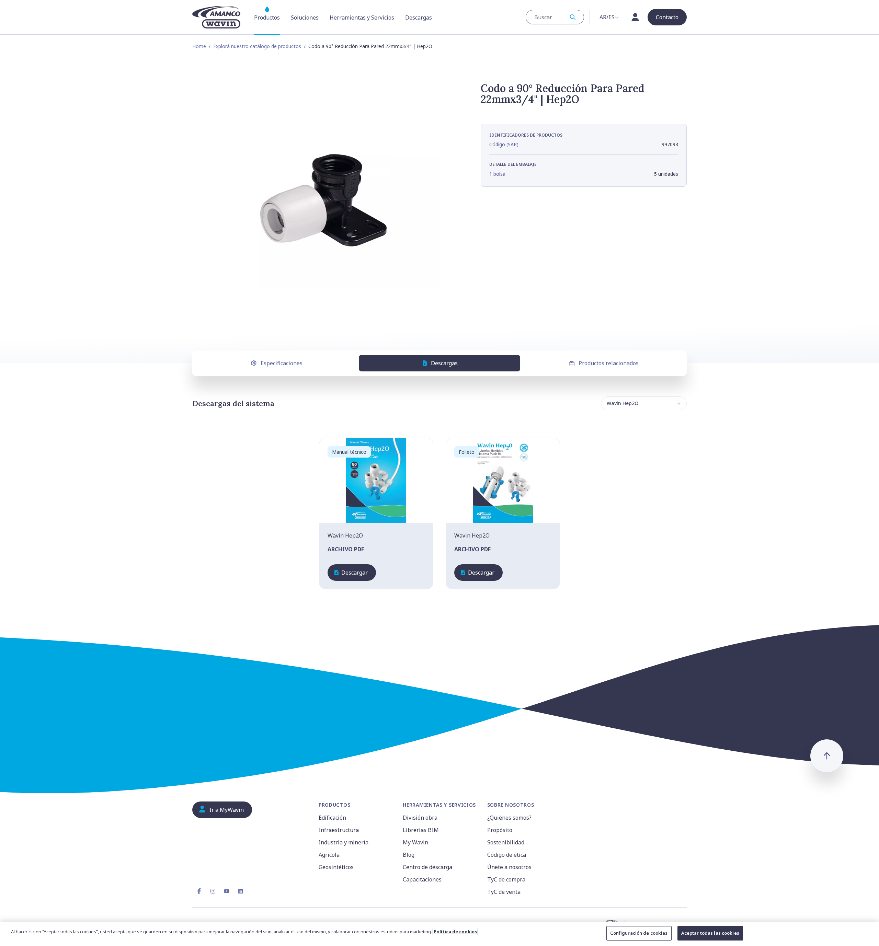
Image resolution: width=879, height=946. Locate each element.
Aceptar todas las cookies (710, 933)
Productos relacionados (609, 363)
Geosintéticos (336, 867)
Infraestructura (339, 830)
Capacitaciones (422, 879)
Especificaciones (281, 363)
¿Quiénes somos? (509, 817)
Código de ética (506, 854)
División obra (420, 817)
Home (199, 46)
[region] (439, 934)
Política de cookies (455, 931)
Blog (408, 854)
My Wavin (415, 842)
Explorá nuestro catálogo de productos (257, 46)
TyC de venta (504, 892)
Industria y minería (343, 842)
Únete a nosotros (509, 867)
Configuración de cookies (639, 933)
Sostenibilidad (505, 842)
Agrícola (329, 854)
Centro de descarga (427, 867)
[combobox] (555, 17)
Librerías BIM (421, 830)
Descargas (444, 363)
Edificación (332, 817)
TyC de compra (506, 879)
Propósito (499, 830)
